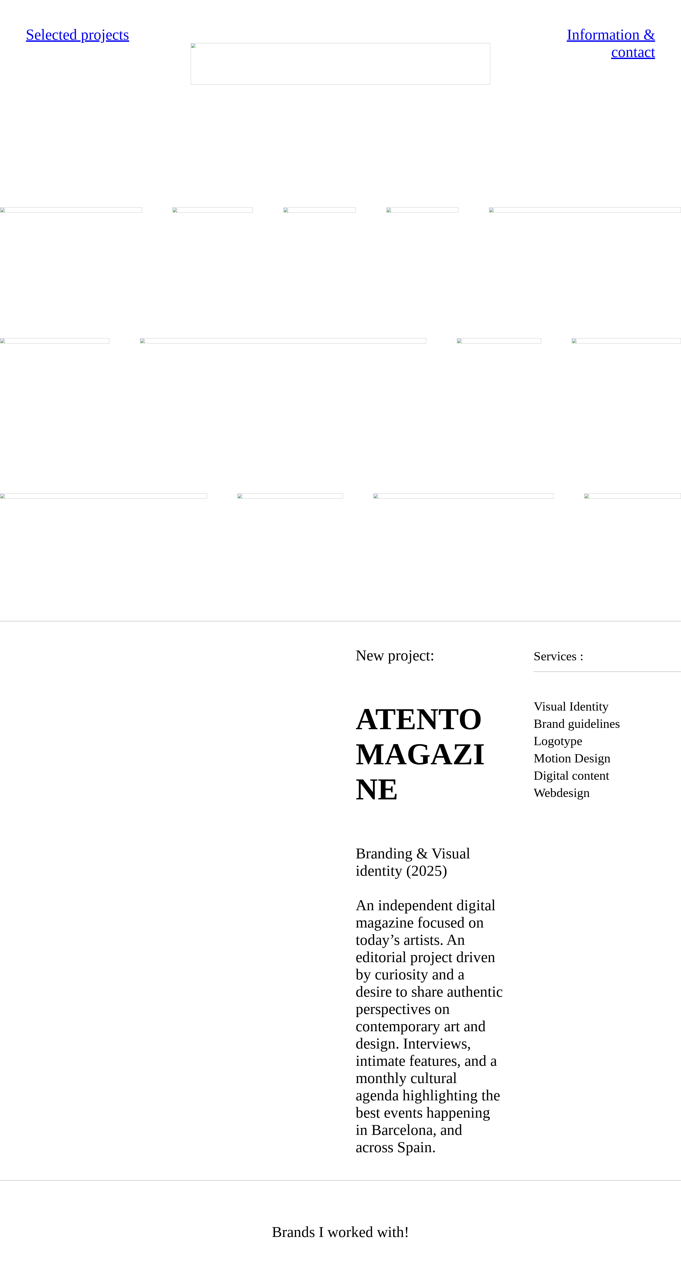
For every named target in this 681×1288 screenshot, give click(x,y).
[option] (162, 731)
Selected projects (77, 34)
